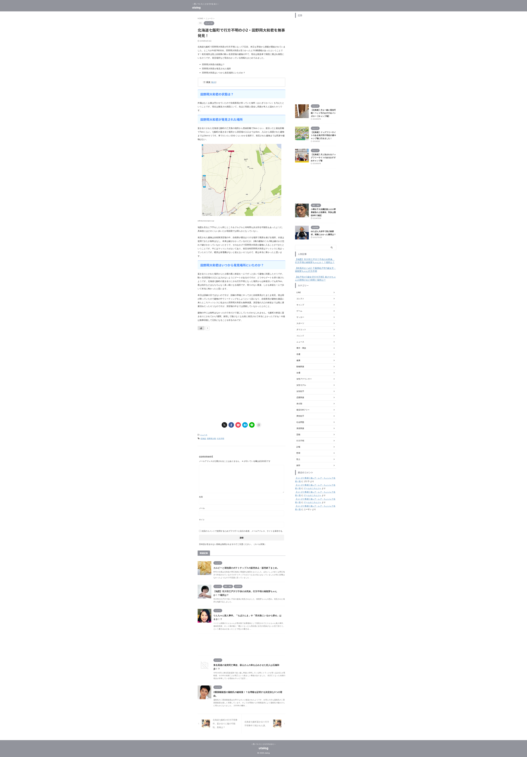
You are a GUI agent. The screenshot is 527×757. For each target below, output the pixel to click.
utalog (196, 7)
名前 (201, 497)
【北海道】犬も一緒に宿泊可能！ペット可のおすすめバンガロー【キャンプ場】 (323, 113)
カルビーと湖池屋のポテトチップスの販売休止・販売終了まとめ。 (246, 567)
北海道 (203, 438)
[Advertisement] (221, 357)
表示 (214, 82)
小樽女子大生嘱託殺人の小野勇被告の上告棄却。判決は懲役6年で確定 (323, 212)
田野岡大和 (211, 438)
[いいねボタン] (201, 328)
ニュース (203, 435)
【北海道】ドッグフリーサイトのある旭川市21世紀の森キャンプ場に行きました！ (323, 135)
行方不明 (220, 438)
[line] (252, 425)
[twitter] (224, 425)
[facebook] (231, 425)
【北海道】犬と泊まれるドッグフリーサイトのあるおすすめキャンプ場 (323, 157)
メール (202, 508)
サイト (202, 519)
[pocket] (238, 425)
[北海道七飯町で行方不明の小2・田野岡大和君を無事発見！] (245, 425)
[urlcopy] (258, 425)
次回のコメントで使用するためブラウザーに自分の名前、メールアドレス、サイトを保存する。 (242, 531)
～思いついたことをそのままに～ (263, 744)
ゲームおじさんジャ (312, 488)
